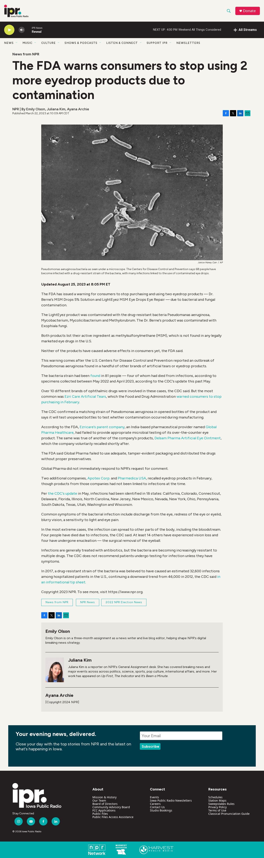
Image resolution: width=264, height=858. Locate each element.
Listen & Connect (122, 43)
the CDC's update (62, 493)
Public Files (100, 814)
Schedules (215, 797)
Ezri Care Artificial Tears (85, 396)
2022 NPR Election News (124, 602)
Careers (155, 804)
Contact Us (157, 807)
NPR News (87, 602)
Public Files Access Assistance (112, 817)
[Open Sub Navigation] (16, 42)
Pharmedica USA (132, 478)
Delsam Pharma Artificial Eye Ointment (187, 438)
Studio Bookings (161, 810)
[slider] (28, 30)
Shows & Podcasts (81, 43)
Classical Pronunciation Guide (229, 814)
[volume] (21, 30)
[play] (9, 30)
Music (27, 43)
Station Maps (217, 800)
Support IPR (157, 43)
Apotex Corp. (98, 478)
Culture (48, 43)
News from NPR (25, 54)
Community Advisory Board (111, 807)
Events (154, 797)
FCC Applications (104, 810)
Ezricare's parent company (102, 427)
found (95, 375)
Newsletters (188, 43)
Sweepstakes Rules (221, 804)
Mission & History (104, 797)
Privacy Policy (217, 807)
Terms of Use (217, 810)
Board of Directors (105, 804)
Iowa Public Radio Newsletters (171, 800)
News (9, 43)
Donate (249, 11)
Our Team (99, 800)
